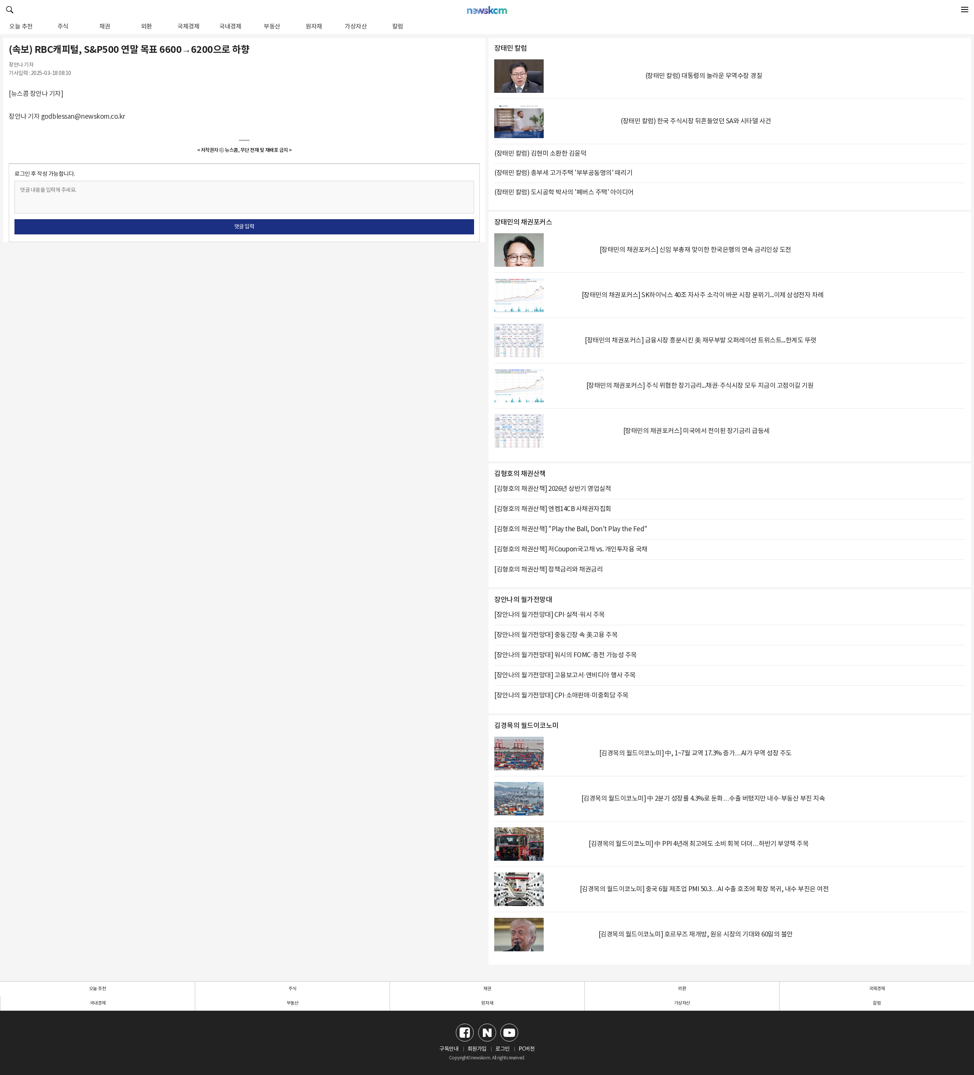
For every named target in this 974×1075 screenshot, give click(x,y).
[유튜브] (509, 1033)
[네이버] (487, 1033)
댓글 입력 (244, 227)
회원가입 (477, 1049)
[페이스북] (465, 1033)
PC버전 (527, 1049)
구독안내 (448, 1049)
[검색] (9, 9)
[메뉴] (964, 9)
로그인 (502, 1049)
